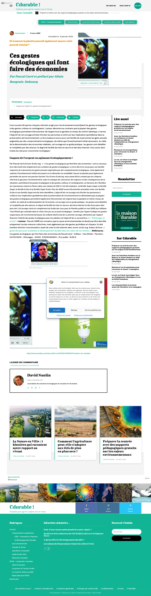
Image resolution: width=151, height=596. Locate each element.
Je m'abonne (126, 194)
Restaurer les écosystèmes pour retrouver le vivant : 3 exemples (125, 152)
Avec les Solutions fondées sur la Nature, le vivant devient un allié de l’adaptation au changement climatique (79, 13)
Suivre (147, 478)
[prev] (134, 13)
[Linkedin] (36, 387)
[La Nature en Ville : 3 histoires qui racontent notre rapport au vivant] (30, 421)
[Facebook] (28, 387)
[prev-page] (45, 548)
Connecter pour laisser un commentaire (25, 365)
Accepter (57, 310)
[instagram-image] (9, 492)
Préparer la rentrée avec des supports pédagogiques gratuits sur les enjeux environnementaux (126, 127)
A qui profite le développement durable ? (64, 540)
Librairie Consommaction (91, 83)
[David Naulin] (12, 33)
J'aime (86, 503)
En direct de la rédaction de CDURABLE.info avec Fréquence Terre (73, 534)
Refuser (74, 310)
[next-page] (48, 548)
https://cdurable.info (34, 380)
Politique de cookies (64, 315)
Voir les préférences (93, 310)
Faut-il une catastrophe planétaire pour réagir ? (68, 529)
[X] (39, 387)
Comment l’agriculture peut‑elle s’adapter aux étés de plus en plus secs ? (75, 446)
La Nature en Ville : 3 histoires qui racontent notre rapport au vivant (30, 446)
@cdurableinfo (14, 477)
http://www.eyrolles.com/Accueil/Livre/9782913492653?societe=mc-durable (58, 353)
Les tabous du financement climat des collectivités (69, 544)
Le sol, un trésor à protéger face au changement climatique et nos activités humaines (126, 162)
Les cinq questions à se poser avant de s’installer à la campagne (126, 286)
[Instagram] (32, 387)
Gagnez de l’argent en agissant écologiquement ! (34, 106)
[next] (138, 13)
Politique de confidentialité (83, 315)
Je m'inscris (126, 538)
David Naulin (20, 33)
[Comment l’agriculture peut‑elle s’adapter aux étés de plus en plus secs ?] (75, 421)
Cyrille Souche (18, 456)
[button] (101, 282)
